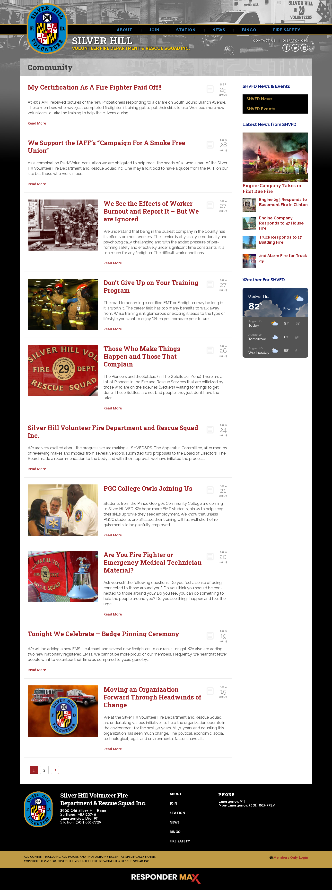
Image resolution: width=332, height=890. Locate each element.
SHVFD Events (260, 109)
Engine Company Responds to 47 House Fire (281, 223)
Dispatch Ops (295, 40)
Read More (37, 123)
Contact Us (264, 40)
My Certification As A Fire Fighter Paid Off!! (94, 87)
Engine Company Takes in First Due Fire (272, 188)
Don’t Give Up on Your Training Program (151, 286)
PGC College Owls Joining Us (148, 488)
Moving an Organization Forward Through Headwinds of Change (152, 697)
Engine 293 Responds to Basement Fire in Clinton (283, 202)
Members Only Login (290, 857)
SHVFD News (259, 99)
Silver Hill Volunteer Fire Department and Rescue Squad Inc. (113, 431)
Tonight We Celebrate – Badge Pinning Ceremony (103, 634)
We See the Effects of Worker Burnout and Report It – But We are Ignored (151, 211)
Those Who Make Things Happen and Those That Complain (142, 356)
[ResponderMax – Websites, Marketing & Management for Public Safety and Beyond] (166, 879)
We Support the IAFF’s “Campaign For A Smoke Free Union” (106, 146)
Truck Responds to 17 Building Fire (280, 240)
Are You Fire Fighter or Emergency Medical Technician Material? (153, 562)
